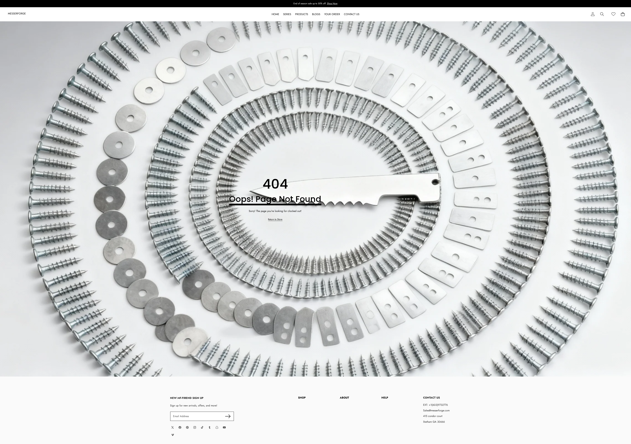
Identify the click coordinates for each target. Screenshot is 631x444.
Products (301, 14)
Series (287, 14)
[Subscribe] (227, 416)
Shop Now (332, 3)
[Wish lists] (613, 14)
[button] (602, 14)
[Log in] (592, 14)
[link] (275, 219)
